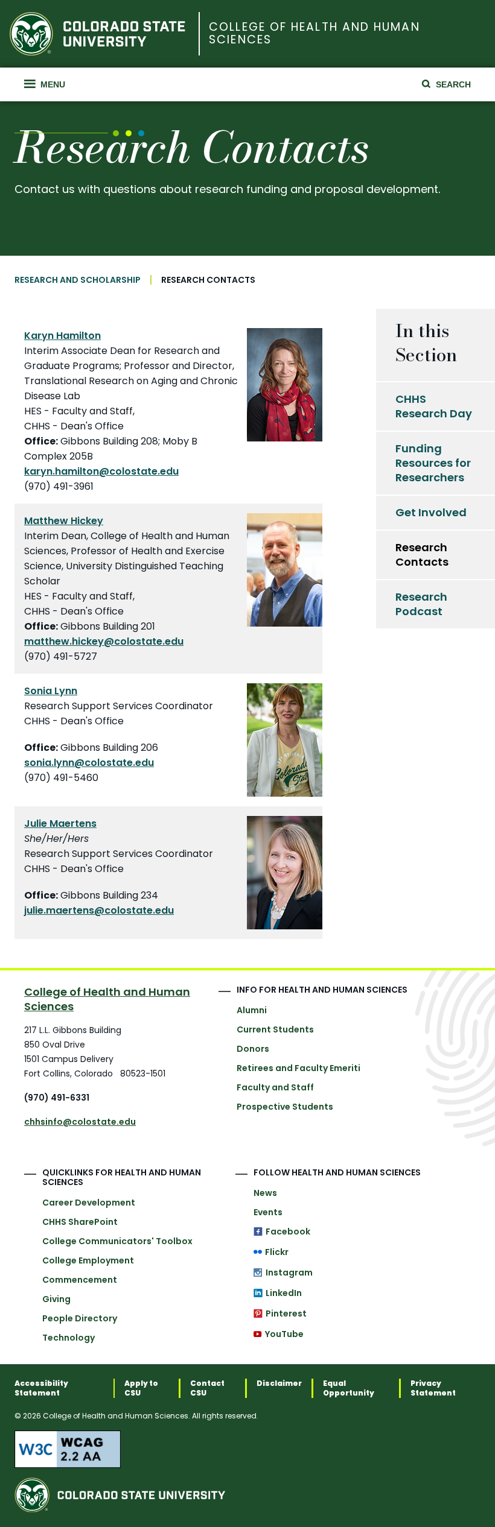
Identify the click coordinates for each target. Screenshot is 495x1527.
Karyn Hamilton (62, 336)
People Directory (79, 1318)
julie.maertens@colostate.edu (99, 910)
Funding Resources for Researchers (433, 463)
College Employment (88, 1260)
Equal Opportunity (348, 1388)
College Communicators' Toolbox (117, 1241)
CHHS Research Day (433, 406)
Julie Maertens (60, 823)
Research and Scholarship (77, 280)
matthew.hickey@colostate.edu (104, 641)
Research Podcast (421, 604)
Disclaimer (279, 1383)
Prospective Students (285, 1107)
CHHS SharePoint (80, 1222)
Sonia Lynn (50, 691)
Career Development (88, 1203)
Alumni (252, 1010)
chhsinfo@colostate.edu (80, 1122)
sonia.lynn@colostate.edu (89, 763)
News (265, 1193)
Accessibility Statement (41, 1388)
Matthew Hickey (63, 521)
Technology (68, 1338)
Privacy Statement (433, 1388)
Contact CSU (207, 1388)
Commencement (79, 1280)
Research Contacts (422, 554)
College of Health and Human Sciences (314, 33)
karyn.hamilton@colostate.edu (101, 471)
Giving (56, 1299)
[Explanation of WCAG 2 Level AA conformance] (247, 1449)
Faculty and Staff (275, 1087)
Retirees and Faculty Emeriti (298, 1068)
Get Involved (431, 512)
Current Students (275, 1029)
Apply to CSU (141, 1388)
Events (268, 1212)
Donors (253, 1049)
